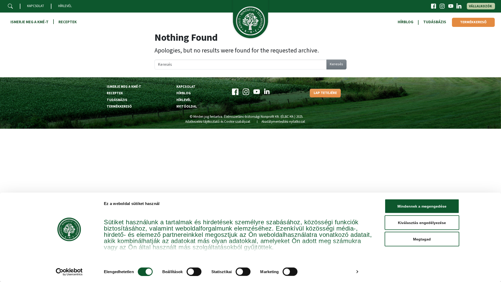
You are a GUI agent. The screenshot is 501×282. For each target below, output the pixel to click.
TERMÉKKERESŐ (473, 22)
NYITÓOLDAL (186, 106)
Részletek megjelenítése (329, 271)
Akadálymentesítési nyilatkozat (283, 121)
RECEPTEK (67, 22)
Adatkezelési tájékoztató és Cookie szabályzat (217, 121)
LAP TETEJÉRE (325, 93)
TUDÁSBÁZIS (434, 22)
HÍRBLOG (405, 22)
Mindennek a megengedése (421, 206)
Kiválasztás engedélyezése (422, 223)
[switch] (194, 271)
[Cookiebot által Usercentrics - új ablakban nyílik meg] (69, 272)
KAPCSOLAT (35, 6)
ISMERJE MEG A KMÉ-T (29, 22)
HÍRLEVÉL (65, 6)
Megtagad (422, 239)
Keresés (336, 64)
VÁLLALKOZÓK (480, 6)
